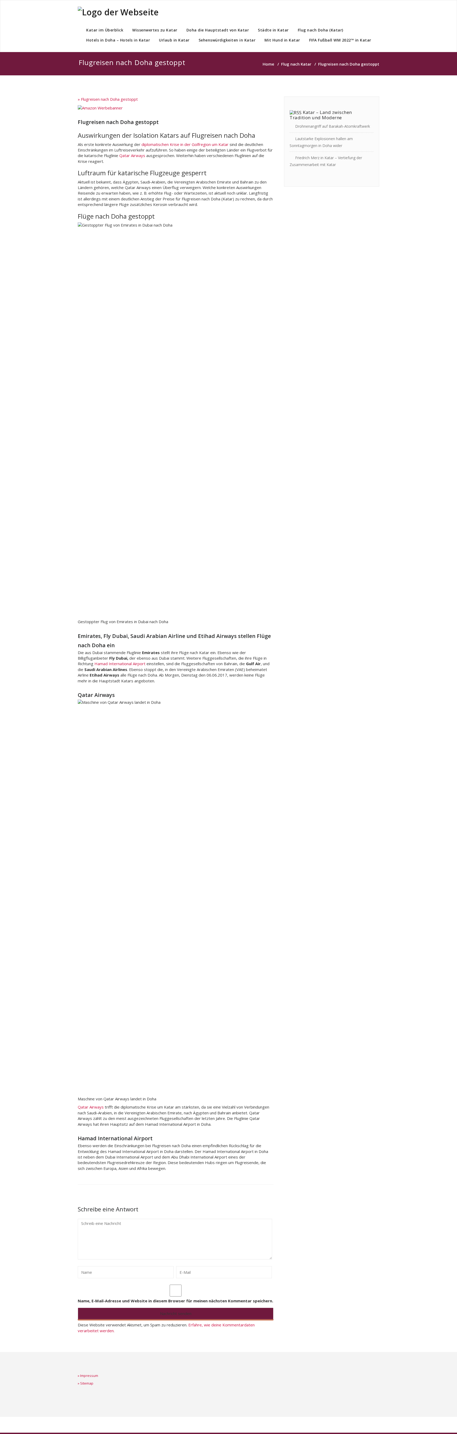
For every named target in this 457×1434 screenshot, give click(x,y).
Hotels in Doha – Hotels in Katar (118, 40)
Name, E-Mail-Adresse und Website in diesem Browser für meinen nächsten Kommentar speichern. (175, 1300)
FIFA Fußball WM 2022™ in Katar (340, 40)
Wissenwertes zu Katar (154, 30)
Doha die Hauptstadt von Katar (217, 30)
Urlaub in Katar (174, 40)
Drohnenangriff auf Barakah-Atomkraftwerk (332, 126)
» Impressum (88, 1375)
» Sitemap (85, 1383)
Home (268, 64)
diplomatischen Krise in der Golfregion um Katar (185, 144)
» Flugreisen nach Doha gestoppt (108, 99)
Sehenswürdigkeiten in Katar (227, 40)
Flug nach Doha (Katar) (320, 30)
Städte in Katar (273, 30)
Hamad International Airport (119, 663)
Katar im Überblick (104, 30)
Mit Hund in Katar (282, 40)
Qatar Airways (132, 155)
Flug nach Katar (296, 64)
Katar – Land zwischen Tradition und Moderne (321, 115)
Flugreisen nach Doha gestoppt (118, 122)
